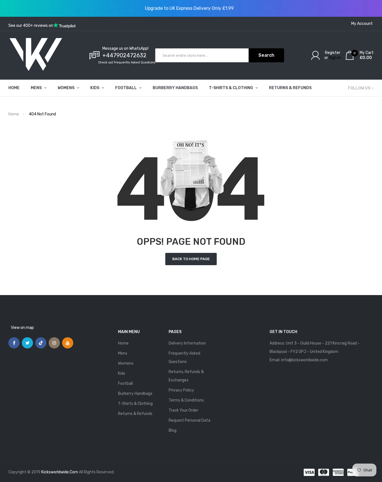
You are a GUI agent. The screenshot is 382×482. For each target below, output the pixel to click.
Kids (121, 373)
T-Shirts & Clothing (135, 403)
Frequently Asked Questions (184, 357)
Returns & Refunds (135, 413)
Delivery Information (187, 343)
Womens (125, 363)
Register (332, 52)
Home (13, 114)
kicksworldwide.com (59, 472)
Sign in (335, 57)
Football (125, 383)
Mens (122, 353)
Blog (172, 430)
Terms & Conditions (186, 400)
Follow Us (359, 88)
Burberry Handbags (135, 393)
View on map (22, 327)
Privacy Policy (181, 390)
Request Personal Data (189, 420)
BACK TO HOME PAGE (191, 259)
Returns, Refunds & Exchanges (186, 376)
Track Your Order (183, 410)
